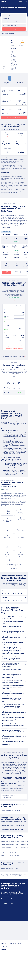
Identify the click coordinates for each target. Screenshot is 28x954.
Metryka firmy (4, 943)
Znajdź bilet (7, 136)
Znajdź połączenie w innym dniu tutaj (14, 348)
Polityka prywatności (6, 946)
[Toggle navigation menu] (26, 2)
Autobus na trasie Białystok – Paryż (9, 868)
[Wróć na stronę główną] (3, 2)
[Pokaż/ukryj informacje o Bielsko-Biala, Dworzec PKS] (25, 796)
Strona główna (4, 874)
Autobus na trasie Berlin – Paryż (9, 847)
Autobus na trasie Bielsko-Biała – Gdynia (11, 855)
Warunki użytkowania (15, 943)
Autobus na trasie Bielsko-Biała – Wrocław (11, 850)
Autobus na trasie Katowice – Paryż (9, 844)
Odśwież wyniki (13, 300)
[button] (8, 21)
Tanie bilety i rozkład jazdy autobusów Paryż (12, 829)
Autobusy (12, 874)
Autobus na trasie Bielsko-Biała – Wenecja (11, 853)
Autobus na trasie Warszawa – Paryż (10, 841)
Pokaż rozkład (7, 153)
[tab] (7, 83)
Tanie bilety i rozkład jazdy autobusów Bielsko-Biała (13, 826)
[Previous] (5, 383)
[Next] (24, 78)
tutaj (25, 356)
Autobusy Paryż (11, 875)
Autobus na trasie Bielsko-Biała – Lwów (10, 810)
